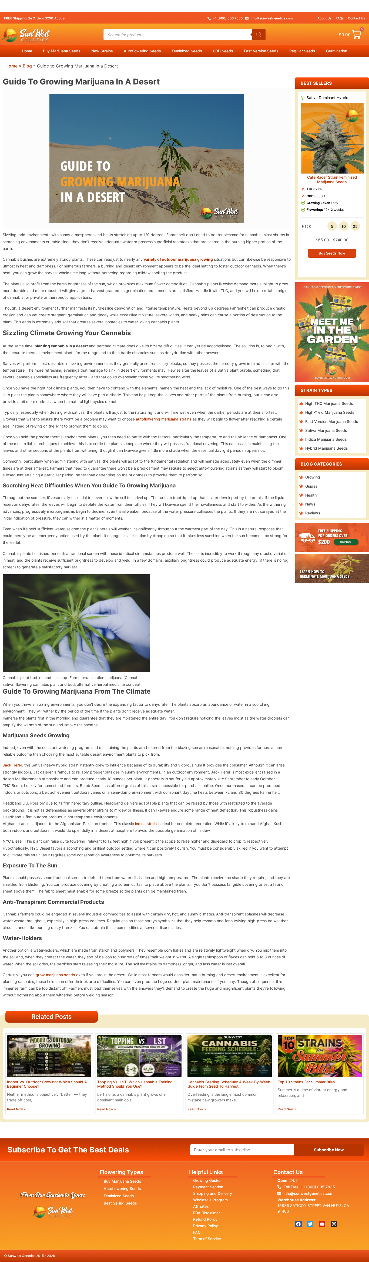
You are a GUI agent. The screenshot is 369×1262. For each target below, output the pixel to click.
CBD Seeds (223, 51)
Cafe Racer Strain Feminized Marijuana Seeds (332, 179)
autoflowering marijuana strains (164, 419)
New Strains (102, 51)
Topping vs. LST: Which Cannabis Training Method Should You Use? (135, 1084)
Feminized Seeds (187, 51)
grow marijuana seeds (55, 974)
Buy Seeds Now (332, 253)
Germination (336, 51)
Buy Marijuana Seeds (61, 51)
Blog (27, 66)
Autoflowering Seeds (142, 51)
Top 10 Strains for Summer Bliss (306, 1082)
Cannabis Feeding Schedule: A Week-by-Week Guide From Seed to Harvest (228, 1084)
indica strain (146, 823)
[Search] (259, 34)
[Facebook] (298, 1224)
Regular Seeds (302, 51)
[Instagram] (334, 1224)
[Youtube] (322, 1224)
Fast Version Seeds (261, 51)
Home (27, 51)
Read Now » (16, 1109)
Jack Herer (12, 765)
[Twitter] (310, 1224)
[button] (300, 180)
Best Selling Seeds (120, 1203)
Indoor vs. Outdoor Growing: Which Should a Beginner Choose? (47, 1084)
